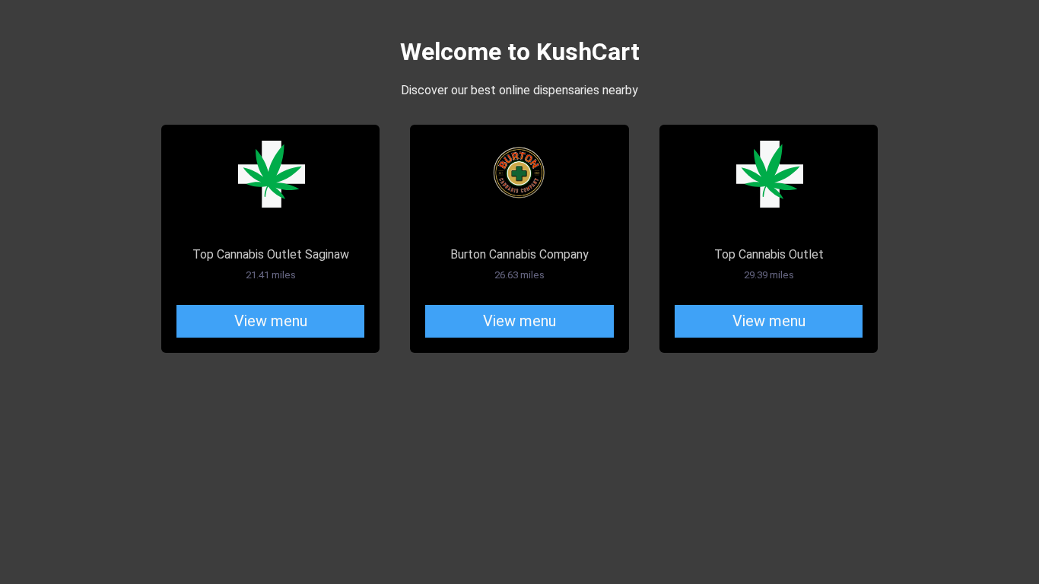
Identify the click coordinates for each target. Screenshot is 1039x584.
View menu (270, 321)
